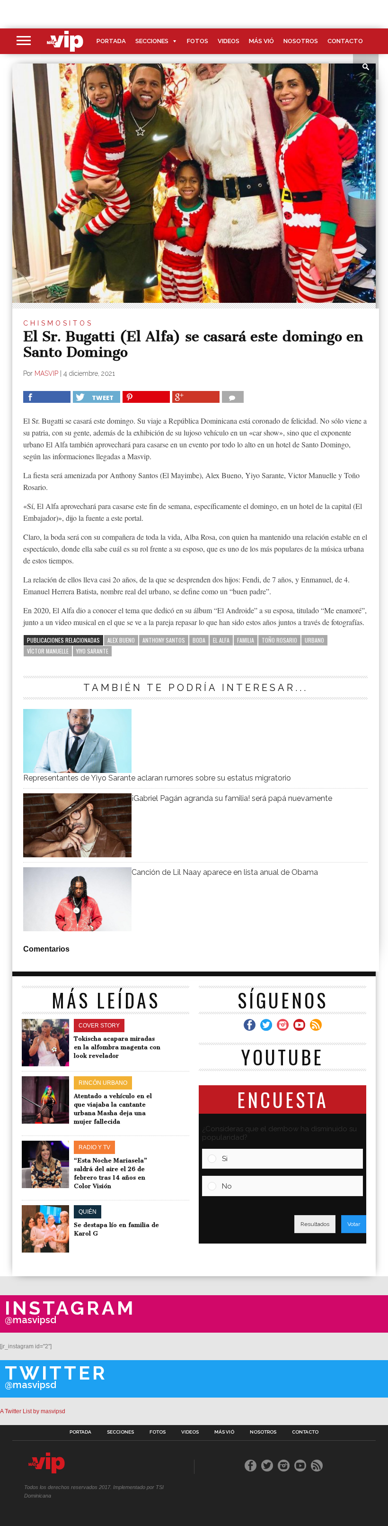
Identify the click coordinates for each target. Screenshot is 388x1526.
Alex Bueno (121, 640)
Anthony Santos (163, 640)
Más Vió (261, 41)
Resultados (314, 1224)
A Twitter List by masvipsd (32, 1411)
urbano (314, 640)
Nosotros (300, 41)
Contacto (345, 41)
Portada (111, 41)
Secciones (151, 41)
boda (199, 640)
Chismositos (58, 323)
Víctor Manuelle (48, 651)
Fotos (197, 41)
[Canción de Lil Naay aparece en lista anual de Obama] (77, 929)
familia (245, 640)
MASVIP (46, 373)
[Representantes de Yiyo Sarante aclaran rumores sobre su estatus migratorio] (77, 770)
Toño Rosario (279, 640)
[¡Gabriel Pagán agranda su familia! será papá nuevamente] (77, 855)
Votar (353, 1224)
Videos (228, 41)
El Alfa (221, 640)
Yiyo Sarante (92, 651)
